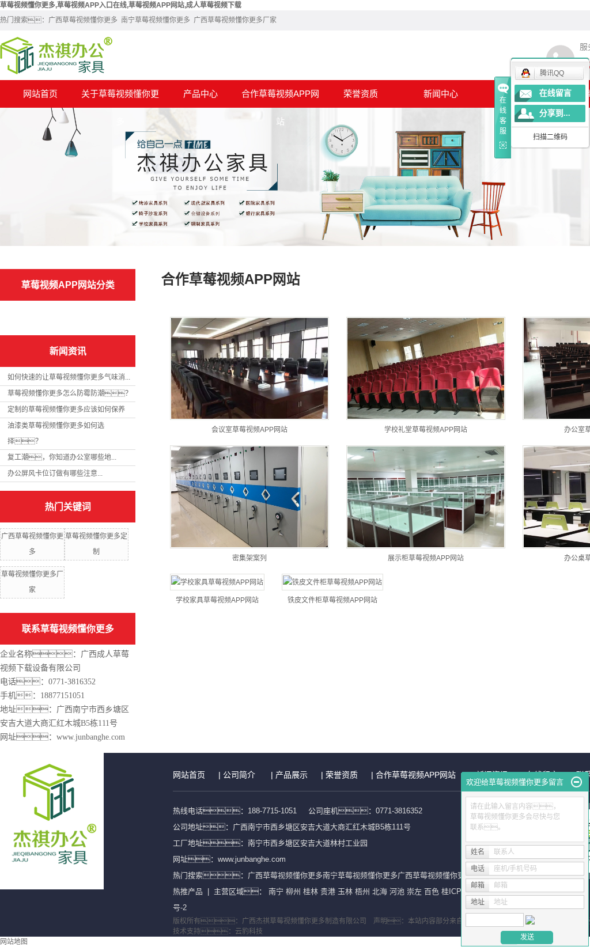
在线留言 (555, 93)
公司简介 (239, 774)
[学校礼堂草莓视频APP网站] (425, 368)
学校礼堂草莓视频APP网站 (425, 430)
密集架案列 (249, 558)
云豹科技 (249, 931)
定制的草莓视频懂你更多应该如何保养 (66, 410)
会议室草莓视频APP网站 (249, 430)
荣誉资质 (360, 94)
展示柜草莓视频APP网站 (426, 558)
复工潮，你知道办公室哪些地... (61, 457)
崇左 (414, 891)
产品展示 (291, 774)
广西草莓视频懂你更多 (83, 20)
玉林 (345, 891)
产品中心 (200, 94)
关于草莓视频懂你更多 (120, 98)
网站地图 (14, 942)
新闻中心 (440, 94)
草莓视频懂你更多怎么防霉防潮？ (69, 393)
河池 (396, 891)
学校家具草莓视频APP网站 (217, 600)
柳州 (293, 891)
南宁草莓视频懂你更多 (155, 20)
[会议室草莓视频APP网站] (249, 368)
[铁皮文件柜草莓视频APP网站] (332, 582)
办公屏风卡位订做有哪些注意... (55, 473)
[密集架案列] (249, 496)
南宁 (275, 891)
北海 (379, 891)
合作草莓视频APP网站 (280, 98)
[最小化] (576, 782)
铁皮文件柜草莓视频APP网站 (332, 600)
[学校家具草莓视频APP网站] (217, 582)
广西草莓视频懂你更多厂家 (235, 20)
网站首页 (40, 94)
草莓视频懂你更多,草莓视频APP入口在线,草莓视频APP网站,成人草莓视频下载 (120, 5)
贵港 (327, 891)
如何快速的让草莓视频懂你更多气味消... (68, 377)
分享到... (554, 113)
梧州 (362, 891)
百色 (431, 891)
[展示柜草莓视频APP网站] (425, 496)
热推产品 (188, 891)
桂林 (310, 891)
